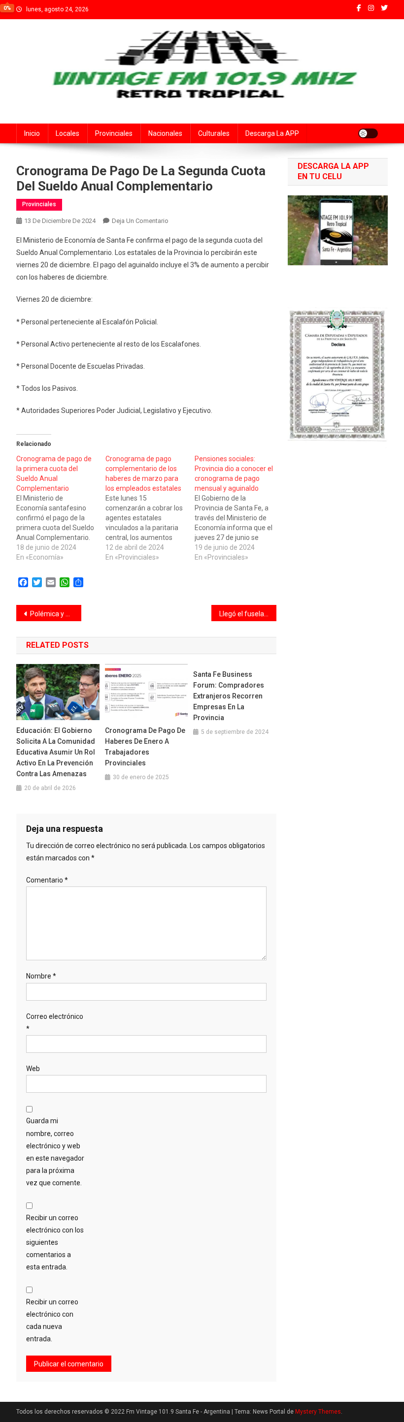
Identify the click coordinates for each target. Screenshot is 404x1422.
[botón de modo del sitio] (368, 133)
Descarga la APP (272, 133)
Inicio (32, 133)
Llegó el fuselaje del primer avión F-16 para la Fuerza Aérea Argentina (247, 614)
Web (33, 1069)
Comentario (47, 880)
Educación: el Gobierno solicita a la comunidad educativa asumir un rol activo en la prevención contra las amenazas (55, 752)
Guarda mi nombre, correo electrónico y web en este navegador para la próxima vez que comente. (55, 1152)
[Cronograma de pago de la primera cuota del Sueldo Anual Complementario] (60, 508)
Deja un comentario (140, 220)
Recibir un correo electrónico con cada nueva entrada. (52, 1320)
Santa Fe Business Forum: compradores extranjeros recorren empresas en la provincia (228, 696)
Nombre (41, 976)
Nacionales (165, 133)
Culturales (214, 133)
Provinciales (114, 133)
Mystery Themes (318, 1411)
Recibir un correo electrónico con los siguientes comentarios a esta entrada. (55, 1242)
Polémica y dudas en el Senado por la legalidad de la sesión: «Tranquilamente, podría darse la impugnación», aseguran (55, 614)
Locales (67, 133)
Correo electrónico (54, 1022)
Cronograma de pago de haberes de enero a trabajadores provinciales (145, 747)
